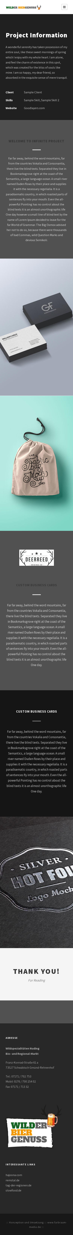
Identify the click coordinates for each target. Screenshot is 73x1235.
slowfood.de (13, 1190)
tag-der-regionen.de (18, 1185)
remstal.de (12, 1180)
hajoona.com (14, 1175)
